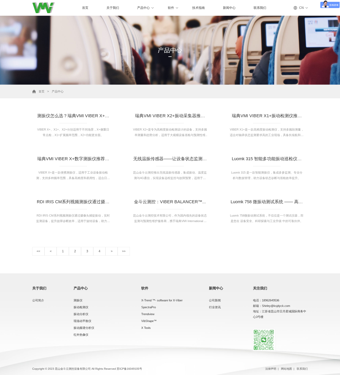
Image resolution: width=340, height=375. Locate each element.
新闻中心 (229, 7)
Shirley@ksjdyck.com (276, 305)
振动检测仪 (81, 307)
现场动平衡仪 (82, 321)
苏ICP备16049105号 (129, 368)
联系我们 (260, 7)
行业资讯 (215, 307)
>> (124, 251)
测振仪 (78, 300)
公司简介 (38, 300)
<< (38, 251)
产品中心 (143, 7)
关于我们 (112, 7)
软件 (171, 7)
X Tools (146, 327)
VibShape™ (149, 321)
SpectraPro (148, 307)
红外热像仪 (81, 334)
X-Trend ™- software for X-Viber (162, 300)
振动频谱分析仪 (84, 327)
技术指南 (198, 7)
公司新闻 (215, 300)
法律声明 (270, 368)
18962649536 (270, 300)
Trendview (147, 314)
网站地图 (286, 368)
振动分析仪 (81, 314)
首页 (85, 7)
